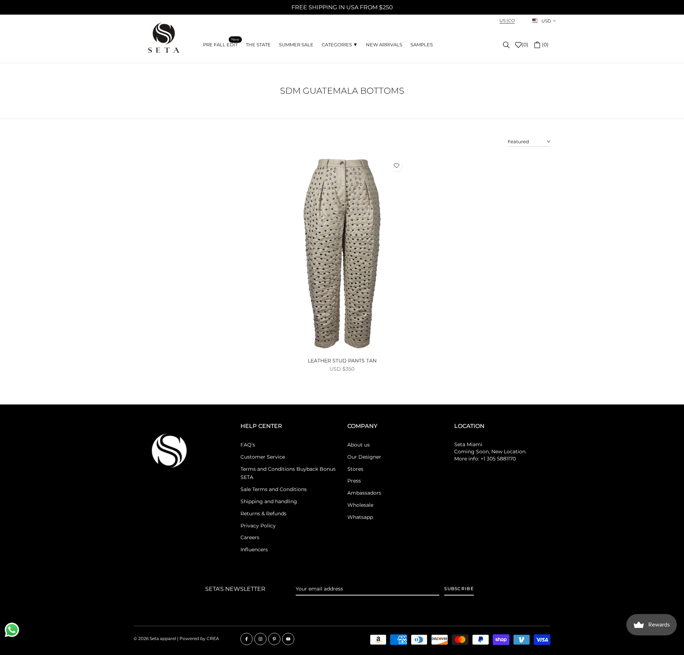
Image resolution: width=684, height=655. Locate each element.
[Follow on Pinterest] (274, 639)
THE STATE (258, 44)
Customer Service (262, 457)
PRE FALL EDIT (221, 44)
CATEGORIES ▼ (340, 44)
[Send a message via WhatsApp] (12, 630)
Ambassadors (364, 493)
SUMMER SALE (296, 44)
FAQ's (247, 445)
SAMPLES (421, 44)
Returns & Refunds (263, 513)
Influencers (254, 549)
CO (511, 20)
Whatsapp (360, 517)
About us (358, 445)
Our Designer (364, 457)
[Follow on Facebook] (246, 639)
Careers (249, 537)
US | (503, 20)
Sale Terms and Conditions (273, 489)
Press (354, 481)
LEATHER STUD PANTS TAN (342, 360)
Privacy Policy (258, 525)
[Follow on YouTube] (288, 639)
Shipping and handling (268, 501)
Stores (355, 469)
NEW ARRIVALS (384, 44)
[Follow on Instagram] (260, 639)
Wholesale (360, 505)
